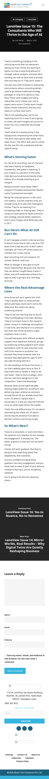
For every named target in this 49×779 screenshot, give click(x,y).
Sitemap (9, 754)
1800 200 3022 (11, 703)
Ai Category (18, 19)
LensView (32, 19)
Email (7, 627)
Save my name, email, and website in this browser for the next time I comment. (24, 658)
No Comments (24, 43)
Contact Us (22, 754)
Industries (16, 758)
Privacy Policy (22, 761)
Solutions (29, 758)
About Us (36, 754)
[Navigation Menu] (43, 5)
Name (7, 615)
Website (8, 640)
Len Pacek (19, 40)
